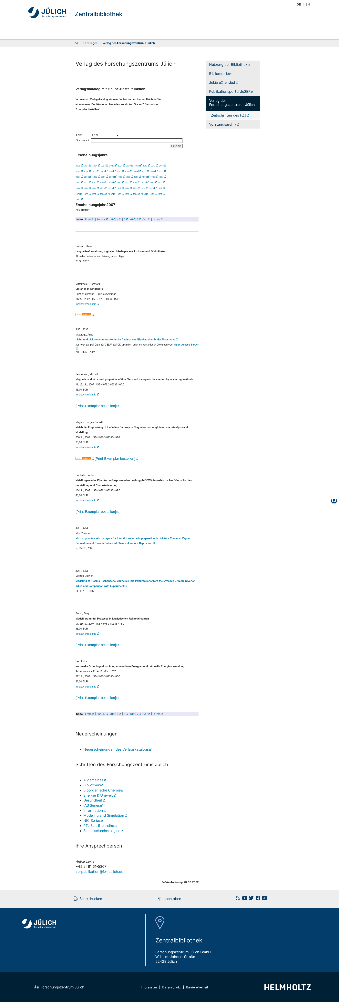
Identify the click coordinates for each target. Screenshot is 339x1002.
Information (93, 810)
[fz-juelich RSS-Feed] (237, 899)
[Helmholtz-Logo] (287, 989)
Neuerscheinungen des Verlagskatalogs (116, 749)
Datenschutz (171, 987)
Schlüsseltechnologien (101, 831)
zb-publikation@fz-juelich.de (99, 872)
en (307, 4)
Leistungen (90, 43)
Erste (88, 219)
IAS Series (91, 805)
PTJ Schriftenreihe (98, 826)
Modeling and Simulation (103, 815)
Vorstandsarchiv (222, 124)
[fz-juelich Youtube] (243, 899)
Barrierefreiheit (197, 987)
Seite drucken (90, 899)
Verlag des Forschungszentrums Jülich (232, 102)
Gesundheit (92, 800)
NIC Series (92, 820)
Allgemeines (93, 780)
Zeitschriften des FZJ (228, 115)
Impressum (149, 987)
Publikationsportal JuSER (230, 91)
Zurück (101, 219)
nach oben (172, 899)
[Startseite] (76, 43)
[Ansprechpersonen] (334, 501)
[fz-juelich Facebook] (257, 899)
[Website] (49, 12)
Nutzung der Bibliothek (228, 65)
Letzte (156, 219)
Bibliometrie (219, 74)
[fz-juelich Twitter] (250, 899)
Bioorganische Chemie (102, 790)
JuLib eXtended (222, 82)
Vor (145, 219)
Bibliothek (91, 785)
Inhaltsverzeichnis (86, 303)
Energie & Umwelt (98, 795)
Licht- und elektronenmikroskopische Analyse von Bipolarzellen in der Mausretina (125, 339)
